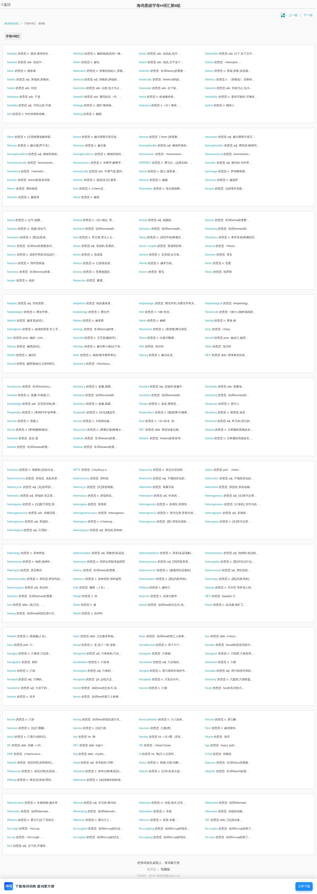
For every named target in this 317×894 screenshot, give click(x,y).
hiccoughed (85, 828)
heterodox (18, 495)
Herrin (147, 320)
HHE (14, 754)
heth (80, 587)
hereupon (17, 96)
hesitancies (19, 386)
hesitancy (83, 386)
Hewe (81, 604)
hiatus (147, 762)
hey (80, 736)
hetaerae (17, 438)
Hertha (16, 355)
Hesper (148, 403)
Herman (16, 145)
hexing (82, 719)
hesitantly (215, 386)
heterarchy (150, 469)
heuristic (149, 596)
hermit (147, 171)
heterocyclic (19, 487)
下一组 (308, 15)
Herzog (148, 355)
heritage (82, 105)
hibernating (84, 811)
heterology (18, 553)
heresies (149, 70)
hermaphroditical (22, 154)
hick (14, 845)
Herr (146, 312)
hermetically (85, 171)
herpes (16, 280)
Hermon (148, 180)
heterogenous (20, 521)
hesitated (83, 395)
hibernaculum (20, 802)
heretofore (84, 88)
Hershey (83, 346)
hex (212, 636)
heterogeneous (219, 504)
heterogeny (84, 521)
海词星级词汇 (12, 23)
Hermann (83, 145)
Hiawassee (18, 771)
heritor (213, 105)
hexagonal (84, 653)
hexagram (216, 653)
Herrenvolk (216, 312)
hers (14, 337)
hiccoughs (216, 828)
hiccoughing (151, 828)
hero (80, 237)
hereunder (150, 88)
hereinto (16, 62)
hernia (15, 220)
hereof (147, 62)
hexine (16, 719)
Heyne (213, 736)
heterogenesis (152, 512)
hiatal (81, 762)
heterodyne (150, 495)
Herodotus (216, 237)
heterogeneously (22, 512)
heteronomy (19, 561)
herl (14, 114)
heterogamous (218, 495)
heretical (83, 79)
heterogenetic (218, 512)
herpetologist (19, 312)
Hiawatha (83, 771)
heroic (81, 246)
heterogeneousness (90, 512)
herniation (17, 237)
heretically (150, 79)
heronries (17, 271)
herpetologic (151, 303)
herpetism (84, 303)
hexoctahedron (153, 719)
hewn (81, 636)
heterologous (85, 530)
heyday (148, 736)
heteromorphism (153, 553)
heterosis (83, 578)
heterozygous (20, 587)
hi (145, 754)
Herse (147, 337)
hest (146, 421)
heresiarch (84, 70)
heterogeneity (152, 504)
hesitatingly (19, 403)
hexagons (149, 653)
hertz (81, 355)
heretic (16, 79)
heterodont (216, 487)
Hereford (83, 53)
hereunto (215, 88)
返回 (6, 4)
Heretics (215, 79)
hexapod (17, 679)
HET (146, 429)
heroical (214, 246)
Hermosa (215, 180)
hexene (148, 688)
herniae (82, 220)
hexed (81, 688)
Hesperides (18, 412)
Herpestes (84, 280)
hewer (213, 604)
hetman (214, 587)
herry (213, 329)
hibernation (150, 811)
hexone (214, 719)
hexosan (17, 728)
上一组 (293, 15)
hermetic (215, 162)
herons (148, 271)
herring (214, 320)
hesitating (215, 395)
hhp (80, 754)
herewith (83, 96)
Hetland (148, 587)
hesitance (83, 363)
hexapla (148, 670)
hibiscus (149, 820)
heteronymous (152, 561)
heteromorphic (86, 553)
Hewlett (16, 636)
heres (15, 70)
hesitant (148, 386)
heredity (16, 53)
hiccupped (84, 837)
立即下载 (304, 886)
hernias (214, 220)
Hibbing (16, 779)
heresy (214, 70)
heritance (149, 105)
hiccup (16, 837)
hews (147, 636)
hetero (213, 469)
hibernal (82, 802)
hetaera (214, 429)
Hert (146, 346)
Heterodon (150, 487)
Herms (16, 188)
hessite (82, 421)
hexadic (214, 644)
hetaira (214, 438)
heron (213, 263)
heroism (16, 263)
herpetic (16, 303)
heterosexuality (21, 578)
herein (147, 53)
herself (214, 337)
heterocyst (84, 487)
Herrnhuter (150, 329)
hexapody (149, 679)
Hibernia (17, 820)
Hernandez (150, 188)
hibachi (148, 771)
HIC (212, 820)
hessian (16, 421)
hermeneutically (21, 162)
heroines (215, 254)
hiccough (17, 828)
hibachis (215, 771)
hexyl (15, 736)
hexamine (215, 662)
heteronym (84, 561)
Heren (81, 62)
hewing (16, 613)
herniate (16, 228)
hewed (147, 604)
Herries (82, 320)
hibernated (216, 802)
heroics (16, 254)
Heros (213, 271)
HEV (212, 596)
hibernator (216, 811)
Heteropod (18, 570)
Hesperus (215, 412)
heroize (82, 263)
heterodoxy (84, 495)
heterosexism (152, 570)
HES (212, 355)
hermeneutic (151, 154)
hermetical (18, 171)
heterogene (84, 504)
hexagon (17, 653)
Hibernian (83, 820)
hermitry (83, 180)
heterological (19, 530)
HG (145, 745)
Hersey (16, 346)
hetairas (82, 447)
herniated (83, 228)
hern (80, 188)
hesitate (16, 395)
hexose (82, 728)
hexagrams (18, 662)
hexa (14, 644)
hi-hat (213, 754)
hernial (148, 220)
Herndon (17, 197)
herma (81, 136)
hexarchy (215, 679)
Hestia (15, 429)
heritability (216, 96)
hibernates (18, 811)
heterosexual (217, 570)
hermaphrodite (152, 145)
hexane (16, 670)
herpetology (85, 312)
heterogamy (19, 504)
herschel (83, 337)
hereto (15, 88)
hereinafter (216, 53)
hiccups (214, 837)
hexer (213, 688)
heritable (17, 105)
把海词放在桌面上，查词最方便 (158, 862)
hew (14, 604)
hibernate (149, 802)
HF (13, 745)
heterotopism (152, 578)
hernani (214, 188)
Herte (213, 346)
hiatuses (215, 762)
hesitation (83, 403)
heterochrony (86, 478)
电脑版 (165, 869)
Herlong (82, 114)
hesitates (149, 395)
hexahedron (85, 662)
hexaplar (215, 670)
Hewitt (81, 613)
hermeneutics (86, 162)
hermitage (216, 171)
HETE (81, 469)
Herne (81, 197)
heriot (147, 96)
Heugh (81, 596)
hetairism (17, 469)
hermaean (216, 136)
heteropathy (217, 561)
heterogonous (152, 521)
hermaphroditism (88, 154)
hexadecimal (151, 644)
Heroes (16, 246)
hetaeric (148, 438)
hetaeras (83, 438)
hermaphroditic (219, 145)
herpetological (218, 303)
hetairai (16, 447)
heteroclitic (216, 478)
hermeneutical (218, 154)
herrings (82, 329)
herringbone (19, 329)
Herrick (16, 320)
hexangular (84, 670)
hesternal (215, 421)
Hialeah (16, 762)
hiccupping (150, 837)
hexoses (149, 728)
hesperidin (84, 412)
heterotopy (216, 578)
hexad (81, 644)
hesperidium (151, 412)
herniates (149, 228)
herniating (215, 228)
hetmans (17, 596)
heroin (81, 254)
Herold (147, 263)
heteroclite (150, 478)
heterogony (216, 521)
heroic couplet (152, 246)
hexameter (150, 662)
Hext (212, 728)
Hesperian (216, 403)
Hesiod (16, 363)
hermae (148, 136)
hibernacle (84, 779)
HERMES (149, 162)
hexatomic (18, 688)
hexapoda (83, 679)
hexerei (16, 696)
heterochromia (20, 478)
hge (212, 745)
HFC (80, 745)
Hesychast (84, 429)
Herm (15, 136)
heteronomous (218, 553)
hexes (81, 696)
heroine (148, 254)
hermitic (16, 180)
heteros (82, 570)
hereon (214, 62)
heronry (82, 271)
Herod (147, 237)
